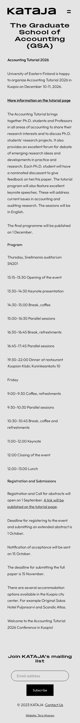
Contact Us (54, 704)
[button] (68, 11)
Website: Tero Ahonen (40, 715)
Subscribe (40, 690)
